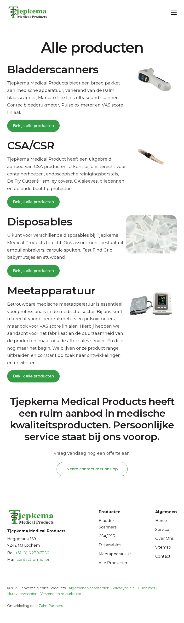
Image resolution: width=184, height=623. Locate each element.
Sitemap (163, 547)
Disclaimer (146, 588)
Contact (163, 556)
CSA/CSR (107, 536)
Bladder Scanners (107, 523)
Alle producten (113, 563)
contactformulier (33, 559)
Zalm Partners (51, 606)
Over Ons (164, 538)
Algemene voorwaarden (89, 588)
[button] (174, 12)
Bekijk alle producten (33, 125)
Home (161, 520)
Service (162, 529)
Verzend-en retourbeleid (60, 594)
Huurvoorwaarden (22, 594)
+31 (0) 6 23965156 (32, 553)
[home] (24, 12)
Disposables (110, 545)
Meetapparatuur (115, 554)
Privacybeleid (123, 588)
